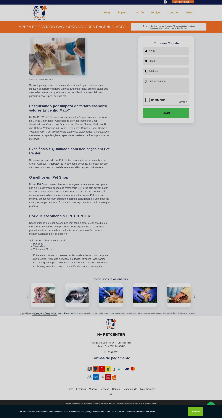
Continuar (195, 411)
